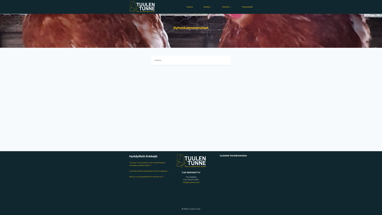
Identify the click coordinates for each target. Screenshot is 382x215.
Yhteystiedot (247, 7)
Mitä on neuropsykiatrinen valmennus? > (146, 177)
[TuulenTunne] (142, 7)
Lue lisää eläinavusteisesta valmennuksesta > (148, 171)
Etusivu (190, 7)
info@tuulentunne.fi (191, 182)
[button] (211, 7)
